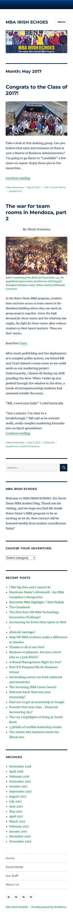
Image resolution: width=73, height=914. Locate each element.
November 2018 (20, 766)
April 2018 (16, 771)
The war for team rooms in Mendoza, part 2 (36, 212)
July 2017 (15, 801)
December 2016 (20, 836)
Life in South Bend (54, 187)
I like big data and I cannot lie (30, 587)
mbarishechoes (15, 187)
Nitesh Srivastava (29, 446)
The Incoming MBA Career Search (33, 687)
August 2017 (17, 796)
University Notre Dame (36, 4)
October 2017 (18, 786)
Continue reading (18, 178)
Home (10, 858)
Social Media (14, 867)
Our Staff (12, 875)
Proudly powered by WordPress (48, 907)
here (24, 343)
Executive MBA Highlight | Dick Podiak (36, 602)
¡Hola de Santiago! (22, 632)
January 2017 (18, 831)
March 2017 (17, 821)
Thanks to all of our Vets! (27, 647)
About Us (12, 884)
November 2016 (20, 841)
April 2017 (16, 816)
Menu (61, 22)
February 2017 (19, 826)
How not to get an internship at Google (36, 702)
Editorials (49, 442)
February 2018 (19, 776)
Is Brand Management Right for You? (35, 662)
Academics (15, 191)
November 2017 (20, 781)
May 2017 (15, 811)
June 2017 (16, 806)
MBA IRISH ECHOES (27, 22)
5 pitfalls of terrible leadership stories (35, 727)
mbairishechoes (15, 442)
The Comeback (19, 607)
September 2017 (20, 791)
